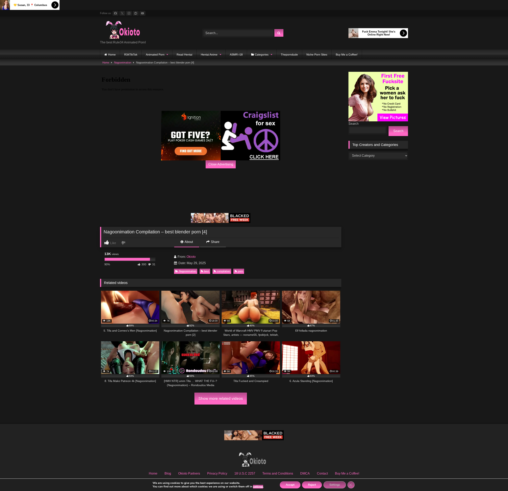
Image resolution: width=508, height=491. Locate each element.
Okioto (191, 256)
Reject (312, 485)
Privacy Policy (217, 473)
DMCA (305, 473)
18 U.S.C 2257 (244, 473)
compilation (223, 271)
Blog (168, 473)
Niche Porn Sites (316, 54)
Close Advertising (220, 164)
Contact (322, 473)
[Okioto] (125, 30)
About (188, 242)
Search (353, 123)
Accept (290, 485)
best (206, 271)
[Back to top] (495, 479)
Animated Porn (155, 54)
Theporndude (289, 54)
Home (112, 54)
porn (240, 271)
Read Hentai (184, 54)
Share (214, 242)
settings (258, 486)
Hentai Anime (209, 54)
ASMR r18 (236, 54)
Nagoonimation (122, 62)
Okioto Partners (189, 473)
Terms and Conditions (277, 473)
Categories (261, 54)
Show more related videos (220, 398)
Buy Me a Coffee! (347, 54)
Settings (334, 485)
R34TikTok (130, 54)
